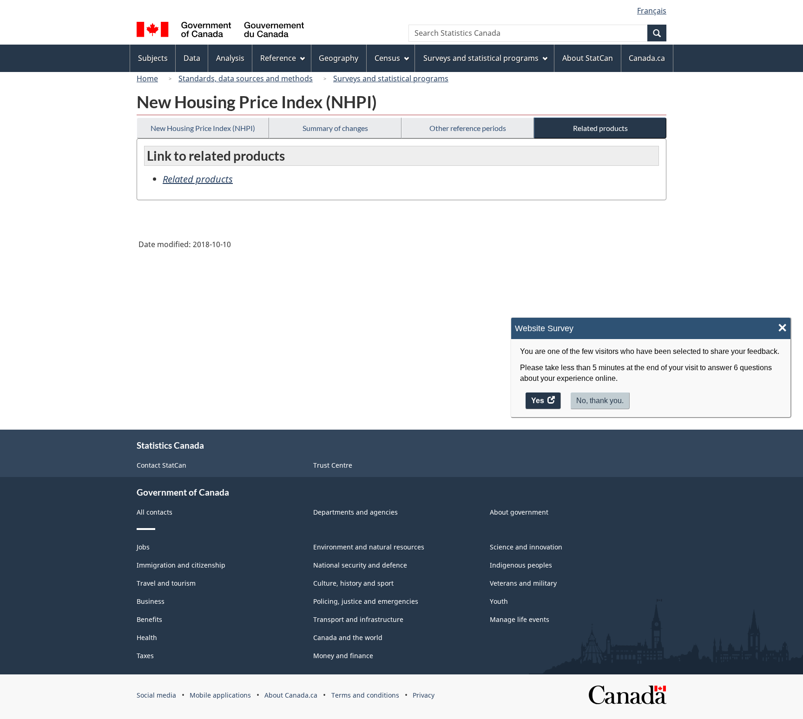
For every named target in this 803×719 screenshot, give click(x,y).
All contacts (154, 512)
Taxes (145, 655)
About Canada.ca (290, 695)
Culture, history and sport (353, 583)
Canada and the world (347, 637)
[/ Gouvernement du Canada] (220, 31)
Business (151, 601)
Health (147, 637)
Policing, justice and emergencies (365, 601)
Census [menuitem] (387, 58)
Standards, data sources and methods (245, 78)
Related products (600, 128)
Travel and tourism (166, 583)
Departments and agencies (355, 512)
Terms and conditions (365, 695)
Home (147, 78)
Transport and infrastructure (358, 619)
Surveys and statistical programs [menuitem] (481, 58)
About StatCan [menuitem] (587, 58)
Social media (156, 695)
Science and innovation (526, 547)
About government (519, 512)
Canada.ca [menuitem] (647, 58)
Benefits (149, 619)
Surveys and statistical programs (390, 78)
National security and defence (360, 565)
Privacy (423, 695)
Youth (499, 601)
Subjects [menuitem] (153, 58)
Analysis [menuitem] (230, 58)
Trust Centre (332, 465)
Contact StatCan (161, 465)
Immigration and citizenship (181, 565)
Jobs (143, 547)
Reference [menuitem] (278, 58)
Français (651, 11)
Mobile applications (220, 695)
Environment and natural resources (368, 547)
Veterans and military (523, 583)
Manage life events (519, 619)
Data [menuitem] (192, 58)
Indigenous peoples (521, 565)
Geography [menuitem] (338, 58)
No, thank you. (600, 401)
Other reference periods (467, 128)
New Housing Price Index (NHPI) (203, 128)
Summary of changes (335, 128)
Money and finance (343, 655)
